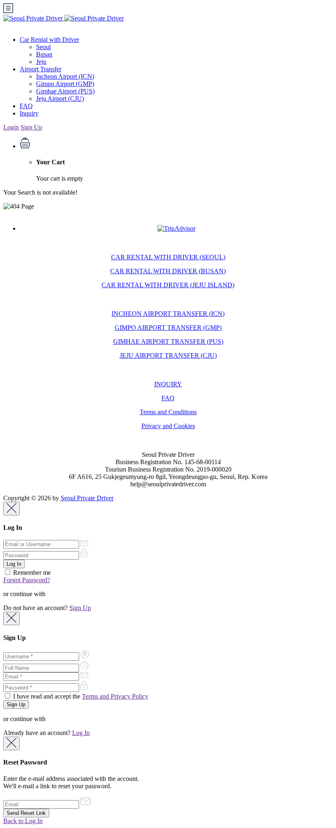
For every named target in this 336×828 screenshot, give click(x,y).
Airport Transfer (40, 69)
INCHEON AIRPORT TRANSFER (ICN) (168, 313)
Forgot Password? (26, 579)
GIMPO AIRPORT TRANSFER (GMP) (168, 327)
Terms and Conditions (168, 411)
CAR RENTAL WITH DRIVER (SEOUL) (168, 257)
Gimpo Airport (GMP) (65, 83)
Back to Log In (23, 820)
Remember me (31, 572)
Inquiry (29, 113)
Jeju (41, 61)
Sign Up (31, 127)
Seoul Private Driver (87, 498)
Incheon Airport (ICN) (65, 76)
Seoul (43, 46)
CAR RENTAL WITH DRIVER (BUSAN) (168, 271)
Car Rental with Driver (49, 39)
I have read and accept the (79, 696)
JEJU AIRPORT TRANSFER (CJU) (168, 355)
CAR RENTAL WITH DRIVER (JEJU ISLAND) (168, 284)
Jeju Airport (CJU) (60, 98)
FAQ (26, 105)
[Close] (11, 508)
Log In (81, 732)
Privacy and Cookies (168, 425)
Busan (44, 54)
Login (11, 127)
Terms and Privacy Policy (115, 696)
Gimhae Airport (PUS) (65, 91)
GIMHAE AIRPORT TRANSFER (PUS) (168, 341)
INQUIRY (168, 384)
